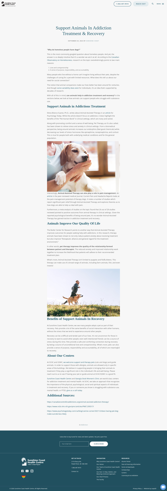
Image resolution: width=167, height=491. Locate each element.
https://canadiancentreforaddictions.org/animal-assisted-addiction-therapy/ (78, 402)
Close (117, 441)
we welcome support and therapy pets (79, 362)
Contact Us (74, 471)
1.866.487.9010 (122, 4)
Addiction (84, 425)
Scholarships (126, 470)
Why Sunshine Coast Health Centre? (108, 461)
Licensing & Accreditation (130, 475)
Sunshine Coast (92, 41)
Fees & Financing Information (131, 464)
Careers (124, 473)
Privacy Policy (137, 488)
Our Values (100, 464)
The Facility (100, 479)
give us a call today (74, 390)
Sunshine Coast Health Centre (59, 378)
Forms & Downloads (128, 467)
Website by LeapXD (150, 488)
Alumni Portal (126, 461)
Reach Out (141, 4)
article (107, 113)
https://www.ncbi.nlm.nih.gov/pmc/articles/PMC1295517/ (70, 406)
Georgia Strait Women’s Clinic (87, 378)
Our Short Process (102, 477)
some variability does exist (68, 88)
